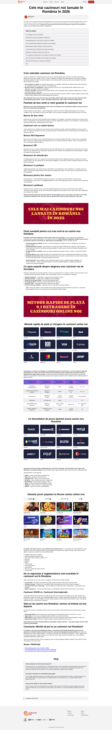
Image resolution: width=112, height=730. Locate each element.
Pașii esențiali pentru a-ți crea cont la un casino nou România (40, 40)
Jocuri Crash (63, 498)
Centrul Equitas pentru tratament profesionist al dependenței (40, 651)
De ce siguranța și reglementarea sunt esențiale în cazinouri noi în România (43, 55)
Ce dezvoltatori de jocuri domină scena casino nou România (39, 49)
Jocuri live (47, 498)
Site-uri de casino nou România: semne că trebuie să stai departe (41, 58)
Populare (30, 498)
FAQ (27, 63)
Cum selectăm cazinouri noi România (34, 34)
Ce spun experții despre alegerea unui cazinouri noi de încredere (41, 43)
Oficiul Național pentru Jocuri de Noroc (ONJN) (37, 648)
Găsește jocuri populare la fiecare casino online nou (38, 52)
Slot (80, 498)
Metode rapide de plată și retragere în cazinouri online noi (39, 46)
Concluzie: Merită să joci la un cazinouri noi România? (38, 61)
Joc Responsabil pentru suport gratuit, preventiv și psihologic (40, 649)
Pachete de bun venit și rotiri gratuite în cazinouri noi (38, 37)
